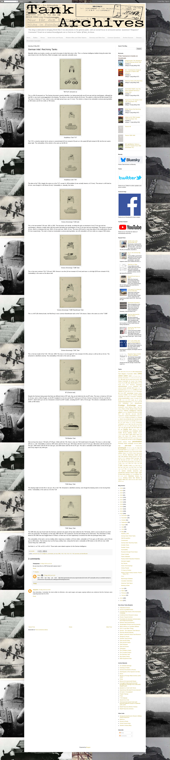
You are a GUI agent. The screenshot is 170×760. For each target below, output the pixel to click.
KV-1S (129, 419)
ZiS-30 (133, 479)
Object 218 (121, 436)
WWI (123, 479)
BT (41, 553)
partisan (125, 441)
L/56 (121, 422)
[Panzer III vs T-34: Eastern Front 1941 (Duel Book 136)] (121, 102)
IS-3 (134, 412)
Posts (122, 733)
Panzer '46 (128, 126)
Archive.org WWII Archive (126, 609)
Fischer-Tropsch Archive (126, 617)
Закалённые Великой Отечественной (130, 690)
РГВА (121, 696)
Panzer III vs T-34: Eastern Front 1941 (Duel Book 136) (133, 100)
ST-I (124, 458)
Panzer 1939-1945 (130, 135)
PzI (141, 448)
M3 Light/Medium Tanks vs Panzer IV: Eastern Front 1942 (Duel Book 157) (133, 145)
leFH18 (133, 422)
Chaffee (125, 395)
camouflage (130, 393)
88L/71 (137, 383)
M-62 (125, 425)
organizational (136, 437)
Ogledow (134, 436)
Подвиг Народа (124, 694)
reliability (121, 451)
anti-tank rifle (130, 388)
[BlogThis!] (40, 551)
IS (128, 412)
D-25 (119, 400)
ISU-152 (139, 414)
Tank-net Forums (124, 646)
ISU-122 (128, 414)
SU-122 (123, 460)
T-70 (124, 469)
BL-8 (127, 391)
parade (120, 441)
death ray (133, 400)
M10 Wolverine (133, 425)
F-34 (140, 401)
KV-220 (137, 419)
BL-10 (124, 391)
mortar (123, 434)
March (123, 590)
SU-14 (132, 459)
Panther (139, 439)
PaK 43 (135, 439)
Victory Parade (125, 568)
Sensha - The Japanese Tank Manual (130, 630)
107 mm (120, 371)
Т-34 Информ (123, 698)
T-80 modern (135, 469)
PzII (119, 449)
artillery (135, 390)
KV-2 (133, 419)
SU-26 (140, 459)
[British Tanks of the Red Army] (121, 111)
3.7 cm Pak (131, 377)
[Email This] (39, 551)
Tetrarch (132, 472)
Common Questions (114, 37)
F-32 (138, 401)
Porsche (136, 443)
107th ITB (125, 371)
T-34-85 (125, 465)
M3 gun (126, 427)
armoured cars (36, 553)
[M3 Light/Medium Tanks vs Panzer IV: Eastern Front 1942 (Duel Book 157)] (121, 146)
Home (28, 37)
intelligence (44, 553)
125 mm (130, 371)
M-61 (122, 425)
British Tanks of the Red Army (133, 109)
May (122, 531)
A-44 (127, 384)
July (122, 527)
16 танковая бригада (125, 665)
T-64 (122, 469)
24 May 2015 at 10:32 (46, 563)
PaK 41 (131, 439)
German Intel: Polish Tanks (128, 536)
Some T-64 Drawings (126, 565)
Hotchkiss (120, 410)
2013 (121, 600)
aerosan (130, 386)
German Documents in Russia (128, 669)
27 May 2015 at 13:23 (49, 575)
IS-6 (141, 412)
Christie (140, 395)
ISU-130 (134, 414)
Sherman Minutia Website (127, 632)
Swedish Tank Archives (126, 638)
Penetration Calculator (34, 41)
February (124, 593)
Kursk (140, 417)
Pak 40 (127, 439)
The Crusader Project (125, 652)
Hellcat (119, 409)
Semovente (139, 453)
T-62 (119, 469)
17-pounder (130, 374)
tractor (137, 474)
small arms (138, 455)
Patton (129, 441)
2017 (121, 509)
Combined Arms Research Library (129, 615)
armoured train (129, 389)
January (123, 595)
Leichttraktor (139, 422)
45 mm (123, 379)
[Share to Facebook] (44, 551)
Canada (136, 393)
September (124, 522)
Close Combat (125, 554)
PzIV (125, 449)
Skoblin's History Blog (125, 725)
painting (123, 439)
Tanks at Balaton (125, 556)
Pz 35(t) (132, 448)
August (123, 524)
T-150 (119, 463)
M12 (139, 425)
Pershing (120, 443)
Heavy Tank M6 (137, 407)
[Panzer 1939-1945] (121, 138)
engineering (121, 401)
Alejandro (35, 589)
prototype (122, 448)
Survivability (124, 549)
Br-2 (119, 393)
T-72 (128, 469)
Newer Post (32, 627)
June (122, 529)
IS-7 (119, 414)
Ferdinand (125, 403)
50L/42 (127, 379)
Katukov (123, 417)
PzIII (122, 449)
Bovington (139, 391)
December (124, 515)
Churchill (120, 396)
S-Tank (134, 453)
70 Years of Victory (126, 570)
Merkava (120, 431)
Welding (125, 478)
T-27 (132, 463)
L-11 (139, 421)
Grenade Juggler (125, 561)
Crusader (136, 398)
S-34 (128, 453)
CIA (125, 396)
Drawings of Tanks (125, 667)
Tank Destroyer (124, 644)
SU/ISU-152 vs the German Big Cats (133, 241)
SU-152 (136, 460)
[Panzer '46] (121, 129)
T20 (119, 470)
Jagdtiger (127, 415)
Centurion (120, 394)
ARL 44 (140, 388)
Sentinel (120, 454)
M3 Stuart (136, 427)
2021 (121, 499)
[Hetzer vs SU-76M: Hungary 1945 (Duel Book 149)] (121, 119)
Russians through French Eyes (129, 552)
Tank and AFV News (125, 642)
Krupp (136, 417)
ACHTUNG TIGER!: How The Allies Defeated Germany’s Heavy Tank (133, 90)
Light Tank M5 (131, 424)
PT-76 (128, 448)
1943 (120, 376)
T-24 (126, 463)
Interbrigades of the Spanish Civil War (130, 671)
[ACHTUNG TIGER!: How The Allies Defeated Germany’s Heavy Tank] (121, 91)
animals (120, 388)
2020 (121, 502)
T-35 (68, 553)
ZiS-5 (140, 479)
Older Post (109, 627)
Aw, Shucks (124, 563)
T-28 (65, 553)
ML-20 (125, 432)
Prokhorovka (139, 445)
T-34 (120, 465)
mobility (130, 432)
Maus (130, 429)
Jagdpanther (121, 415)
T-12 (141, 461)
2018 (121, 506)
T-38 (73, 553)
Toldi (134, 474)
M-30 (119, 426)
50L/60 (131, 379)
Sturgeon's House (124, 636)
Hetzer (140, 409)
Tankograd (122, 648)
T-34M (130, 465)
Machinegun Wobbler (127, 578)
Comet (128, 396)
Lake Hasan (126, 422)
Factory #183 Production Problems (130, 558)
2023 (121, 495)
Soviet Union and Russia (55, 37)
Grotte (126, 407)
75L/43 (119, 383)
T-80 (130, 469)
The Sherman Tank (125, 654)
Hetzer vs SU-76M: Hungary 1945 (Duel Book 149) (132, 118)
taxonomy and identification (81, 553)
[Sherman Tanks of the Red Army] (121, 83)
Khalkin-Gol (128, 417)
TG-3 (122, 576)
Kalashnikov (132, 415)
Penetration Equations (134, 302)
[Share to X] (42, 551)
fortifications (121, 407)
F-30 (135, 401)
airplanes (135, 386)
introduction (125, 412)
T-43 (124, 467)
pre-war (56, 553)
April (122, 588)
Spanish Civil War (137, 456)
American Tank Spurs (127, 583)
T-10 (135, 461)
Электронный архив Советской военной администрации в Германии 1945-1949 (130, 703)
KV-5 (122, 421)
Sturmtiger (136, 458)
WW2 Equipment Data (126, 658)
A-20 (119, 384)
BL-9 (129, 391)
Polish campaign (128, 443)
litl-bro (121, 673)
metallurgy (125, 431)
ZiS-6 (119, 481)
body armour (134, 391)
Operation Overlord (128, 437)
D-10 (140, 398)
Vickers (137, 476)
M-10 (140, 424)
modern (135, 432)
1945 (130, 376)
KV (119, 419)
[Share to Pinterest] (46, 551)
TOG (131, 474)
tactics (124, 471)
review (130, 451)
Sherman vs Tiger (132, 264)
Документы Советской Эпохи (128, 688)
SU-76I (128, 461)
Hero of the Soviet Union (130, 409)
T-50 (132, 467)
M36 (141, 427)
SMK (59, 553)
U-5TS (125, 476)
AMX (141, 386)
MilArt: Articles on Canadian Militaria (129, 626)
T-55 (137, 467)
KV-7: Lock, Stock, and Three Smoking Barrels (134, 341)
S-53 (130, 453)
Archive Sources (128, 37)
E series (139, 400)
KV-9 (137, 421)
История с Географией (126, 692)
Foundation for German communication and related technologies (130, 619)
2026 (121, 488)
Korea (133, 417)
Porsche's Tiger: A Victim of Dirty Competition (134, 354)
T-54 (135, 467)
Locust (137, 424)
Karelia (138, 415)
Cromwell (139, 396)
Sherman (131, 455)
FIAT (131, 403)
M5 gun (120, 429)
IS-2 (130, 412)
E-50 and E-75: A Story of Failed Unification (134, 290)
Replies (37, 572)
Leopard (126, 424)
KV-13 (125, 419)
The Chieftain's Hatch (125, 650)
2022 (121, 497)
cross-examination (124, 398)
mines (130, 431)
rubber (124, 453)
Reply (34, 568)
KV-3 (140, 419)
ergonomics (128, 401)
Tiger (136, 472)
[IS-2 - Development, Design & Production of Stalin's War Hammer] (121, 72)
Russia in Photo (124, 721)
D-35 (126, 400)
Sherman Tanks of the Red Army (133, 81)
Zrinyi (122, 481)
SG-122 (125, 455)
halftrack (130, 407)
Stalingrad (128, 458)
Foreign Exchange (127, 405)
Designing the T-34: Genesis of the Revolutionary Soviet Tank (133, 61)
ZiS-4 (137, 479)
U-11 (122, 476)
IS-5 (138, 412)
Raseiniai (129, 449)
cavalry (140, 393)
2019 (121, 504)
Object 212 (139, 434)
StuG (132, 458)
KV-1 (121, 419)
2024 (121, 493)
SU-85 (132, 461)
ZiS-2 (126, 479)
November (124, 517)
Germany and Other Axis (97, 37)
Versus (42, 37)
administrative (122, 386)
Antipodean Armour (125, 607)
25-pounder (125, 377)
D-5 (129, 400)
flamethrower (138, 403)
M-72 (128, 425)
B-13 (139, 389)
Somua (130, 456)
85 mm (128, 383)
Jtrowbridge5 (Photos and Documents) (130, 624)
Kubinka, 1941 (125, 533)
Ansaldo (124, 388)
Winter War (131, 478)
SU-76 (124, 461)
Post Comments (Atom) (41, 629)
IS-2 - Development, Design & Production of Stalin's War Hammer (133, 71)
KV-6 (125, 421)
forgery (140, 405)
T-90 (139, 469)
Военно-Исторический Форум (128, 681)
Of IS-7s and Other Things (127, 628)
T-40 (121, 467)
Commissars (124, 540)
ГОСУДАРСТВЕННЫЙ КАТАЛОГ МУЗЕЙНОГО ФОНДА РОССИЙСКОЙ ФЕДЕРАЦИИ (130, 684)
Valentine (131, 476)
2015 (121, 513)
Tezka (121, 679)
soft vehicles (124, 456)
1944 (125, 376)
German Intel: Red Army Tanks (129, 543)
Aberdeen (132, 384)
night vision (132, 434)
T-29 (138, 463)
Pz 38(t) (137, 448)
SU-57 (119, 461)
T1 (141, 469)
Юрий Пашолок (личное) (127, 708)
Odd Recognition (125, 538)
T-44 (127, 467)
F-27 (133, 401)
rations (133, 449)
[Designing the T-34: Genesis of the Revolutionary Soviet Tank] (121, 63)
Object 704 (128, 436)
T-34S (133, 465)
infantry (126, 410)
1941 (135, 374)
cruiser (132, 398)
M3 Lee (131, 427)
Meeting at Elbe (125, 585)
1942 (140, 374)
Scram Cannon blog (125, 723)
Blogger (88, 747)
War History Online (125, 656)
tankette (129, 471)
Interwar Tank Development (127, 622)
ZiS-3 (130, 479)
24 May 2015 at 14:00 (44, 589)
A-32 (123, 384)
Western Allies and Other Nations (76, 37)
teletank (128, 472)
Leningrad (121, 424)
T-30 (141, 463)
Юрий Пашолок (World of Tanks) (128, 706)
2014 (121, 598)
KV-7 (128, 421)
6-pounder (125, 381)
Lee (130, 422)
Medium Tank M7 (137, 429)
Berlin (120, 391)
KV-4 (119, 421)
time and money (125, 474)
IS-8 (123, 414)
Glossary (139, 37)
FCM (119, 403)
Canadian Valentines (126, 581)
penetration (50, 553)
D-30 (123, 400)
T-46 (129, 467)
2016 (121, 511)
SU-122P (128, 459)
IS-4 (136, 412)
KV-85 (133, 421)
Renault (126, 451)
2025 (121, 490)
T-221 (123, 463)
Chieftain (135, 394)
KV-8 (130, 421)
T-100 (138, 461)
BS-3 (122, 393)
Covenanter (133, 396)
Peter (39, 575)
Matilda (125, 429)
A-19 (140, 383)
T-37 (70, 553)
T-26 (62, 553)
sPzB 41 (120, 458)
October (123, 520)
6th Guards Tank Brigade (135, 381)
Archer (136, 388)
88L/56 (133, 383)
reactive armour (138, 449)
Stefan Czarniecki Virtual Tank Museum (130, 634)
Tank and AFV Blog (125, 640)
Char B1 (130, 394)
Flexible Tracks (125, 547)
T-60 (140, 467)
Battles (35, 37)
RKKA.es (122, 719)
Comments (124, 736)
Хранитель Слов (124, 700)
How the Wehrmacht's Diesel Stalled (133, 315)
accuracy (139, 384)
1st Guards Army (136, 376)
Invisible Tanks (125, 545)
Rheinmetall (135, 451)
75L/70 (123, 383)
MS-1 (127, 434)
